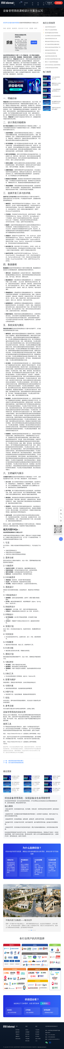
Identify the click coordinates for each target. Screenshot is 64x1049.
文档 (43, 4)
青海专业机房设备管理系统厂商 (51, 47)
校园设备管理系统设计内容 (50, 50)
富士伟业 (27, 1034)
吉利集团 (27, 1032)
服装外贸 (17, 1032)
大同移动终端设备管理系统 (50, 67)
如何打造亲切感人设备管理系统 (51, 64)
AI (20, 2)
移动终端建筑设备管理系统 (50, 32)
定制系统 (26, 4)
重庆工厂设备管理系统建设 (50, 62)
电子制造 (17, 1029)
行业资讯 (37, 1032)
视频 (38, 4)
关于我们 (37, 1036)
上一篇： (13, 761)
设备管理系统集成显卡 (49, 27)
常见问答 (37, 1034)
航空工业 (27, 1036)
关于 (49, 4)
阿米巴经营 (18, 1038)
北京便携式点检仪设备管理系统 (51, 35)
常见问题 (8, 23)
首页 (14, 4)
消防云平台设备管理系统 (50, 30)
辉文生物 (27, 1040)
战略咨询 (17, 1036)
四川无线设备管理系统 (49, 53)
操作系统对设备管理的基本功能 (51, 59)
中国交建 (27, 1038)
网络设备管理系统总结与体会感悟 (52, 41)
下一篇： (13, 762)
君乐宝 (27, 1029)
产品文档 (37, 1029)
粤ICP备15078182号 (42, 1047)
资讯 (32, 4)
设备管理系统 (15, 23)
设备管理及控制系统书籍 (50, 56)
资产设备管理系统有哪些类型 (51, 44)
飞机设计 (17, 1034)
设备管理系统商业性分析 (50, 38)
